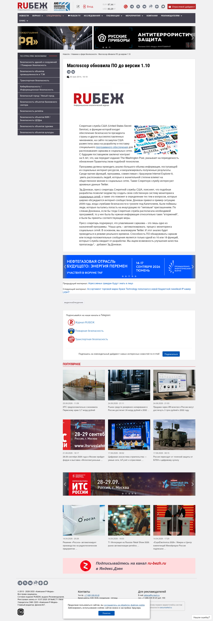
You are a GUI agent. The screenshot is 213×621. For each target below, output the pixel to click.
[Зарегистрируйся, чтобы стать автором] (78, 6)
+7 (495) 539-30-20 (92, 595)
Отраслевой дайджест (183, 6)
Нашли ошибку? (202, 617)
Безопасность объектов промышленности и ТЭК (32, 73)
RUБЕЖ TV (75, 15)
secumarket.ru (166, 607)
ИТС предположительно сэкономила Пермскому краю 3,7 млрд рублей (80, 408)
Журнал (36, 15)
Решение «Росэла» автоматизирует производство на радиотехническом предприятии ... (80, 545)
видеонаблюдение (73, 302)
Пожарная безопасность (89, 330)
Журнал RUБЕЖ (84, 322)
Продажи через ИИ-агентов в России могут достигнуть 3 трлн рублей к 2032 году (173, 408)
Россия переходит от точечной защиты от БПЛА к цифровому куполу (173, 458)
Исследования (92, 15)
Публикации (113, 15)
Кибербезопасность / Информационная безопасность (36, 88)
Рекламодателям (170, 15)
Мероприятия (133, 15)
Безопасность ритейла (31, 110)
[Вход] (88, 6)
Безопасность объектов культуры (37, 132)
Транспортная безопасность (34, 80)
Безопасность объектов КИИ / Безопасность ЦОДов (35, 118)
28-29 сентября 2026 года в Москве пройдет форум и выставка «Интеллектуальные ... (83, 458)
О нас (22, 20)
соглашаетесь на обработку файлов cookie (124, 604)
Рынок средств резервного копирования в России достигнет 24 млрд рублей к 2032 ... (128, 408)
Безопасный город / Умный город (37, 95)
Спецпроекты (54, 15)
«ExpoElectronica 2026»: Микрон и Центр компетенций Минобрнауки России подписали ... (172, 545)
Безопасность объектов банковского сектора (38, 103)
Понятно (106, 613)
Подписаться (171, 354)
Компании (152, 15)
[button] (103, 47)
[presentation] (20, 38)
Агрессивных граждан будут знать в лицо (110, 283)
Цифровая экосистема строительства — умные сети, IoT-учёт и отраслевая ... (127, 458)
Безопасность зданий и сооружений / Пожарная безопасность (38, 63)
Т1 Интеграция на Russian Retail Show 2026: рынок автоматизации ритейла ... (129, 544)
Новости (24, 15)
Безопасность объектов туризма (36, 126)
